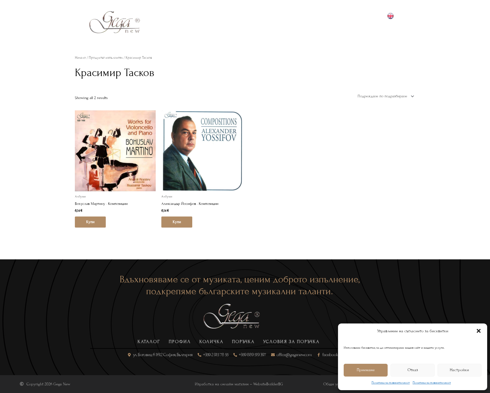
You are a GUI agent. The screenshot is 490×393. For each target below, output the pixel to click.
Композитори (227, 22)
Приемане (366, 369)
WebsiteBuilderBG (268, 384)
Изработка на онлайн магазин (222, 384)
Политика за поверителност (390, 382)
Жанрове (191, 22)
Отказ (412, 369)
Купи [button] (90, 222)
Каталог (161, 22)
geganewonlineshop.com (397, 28)
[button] (478, 331)
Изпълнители (269, 22)
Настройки (459, 369)
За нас (301, 22)
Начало (80, 57)
